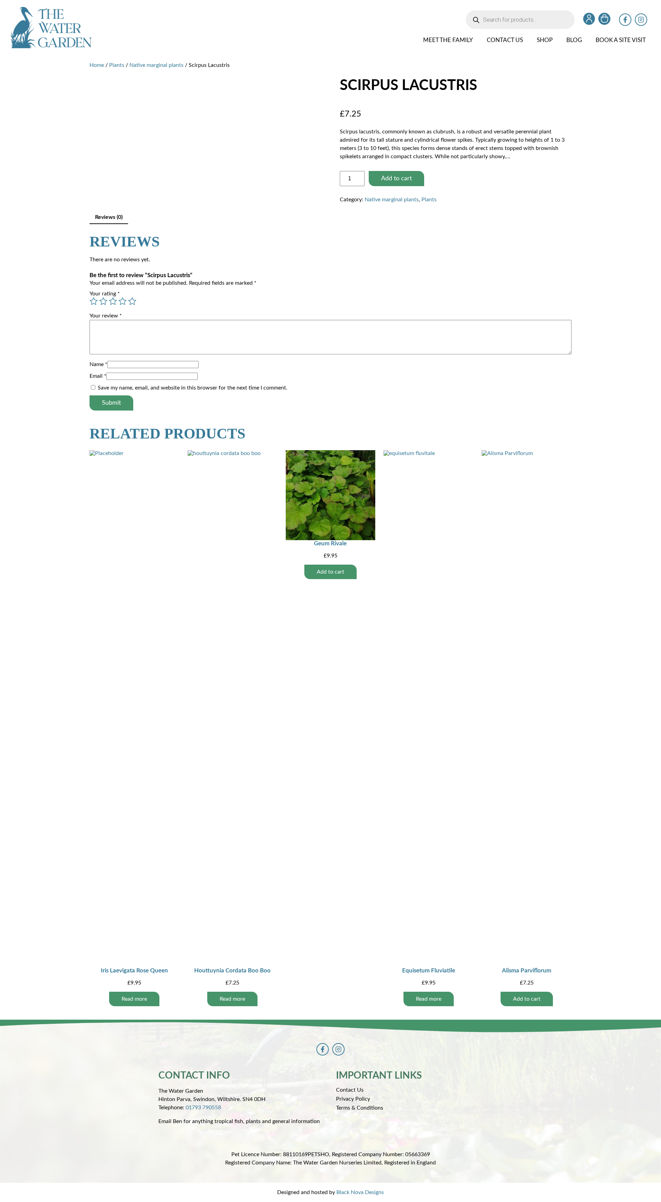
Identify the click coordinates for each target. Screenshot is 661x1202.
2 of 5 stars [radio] (103, 301)
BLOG (574, 40)
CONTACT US (505, 40)
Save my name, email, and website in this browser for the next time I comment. (192, 388)
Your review (106, 316)
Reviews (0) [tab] (109, 217)
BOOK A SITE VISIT (621, 40)
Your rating (105, 293)
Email (98, 376)
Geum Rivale (330, 543)
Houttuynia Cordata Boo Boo (232, 970)
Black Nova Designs (360, 1192)
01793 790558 (203, 1107)
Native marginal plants (156, 65)
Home (97, 65)
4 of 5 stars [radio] (122, 301)
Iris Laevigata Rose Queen (134, 970)
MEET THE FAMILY (448, 40)
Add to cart (396, 178)
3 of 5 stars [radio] (113, 301)
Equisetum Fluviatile (428, 970)
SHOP (545, 40)
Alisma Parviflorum (526, 970)
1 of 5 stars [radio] (94, 301)
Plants (116, 65)
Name (98, 364)
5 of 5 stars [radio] (132, 301)
